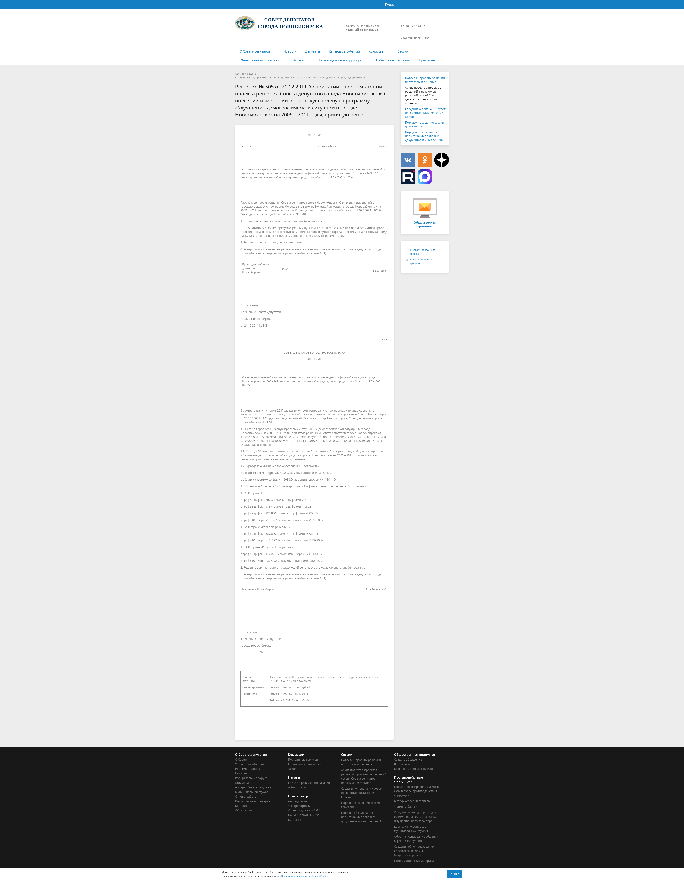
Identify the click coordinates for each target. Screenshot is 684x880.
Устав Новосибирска (249, 764)
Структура (242, 783)
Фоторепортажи (299, 806)
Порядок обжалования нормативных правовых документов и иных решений (425, 136)
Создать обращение (408, 759)
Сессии (402, 51)
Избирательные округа (251, 778)
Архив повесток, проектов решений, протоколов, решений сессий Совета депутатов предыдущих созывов (300, 77)
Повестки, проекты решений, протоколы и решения (425, 80)
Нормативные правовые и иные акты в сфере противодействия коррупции (416, 791)
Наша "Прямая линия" (303, 815)
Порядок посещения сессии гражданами (424, 124)
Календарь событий (344, 51)
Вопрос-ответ (403, 764)
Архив (292, 769)
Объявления (244, 810)
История (241, 773)
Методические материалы (412, 801)
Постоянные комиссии (304, 759)
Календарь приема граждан (413, 769)
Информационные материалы (415, 861)
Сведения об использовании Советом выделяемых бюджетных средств (414, 851)
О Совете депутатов (255, 51)
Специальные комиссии (304, 764)
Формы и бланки (405, 807)
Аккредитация (297, 801)
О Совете (241, 759)
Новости (289, 51)
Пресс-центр (428, 60)
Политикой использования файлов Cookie (304, 876)
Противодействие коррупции (340, 60)
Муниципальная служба (251, 792)
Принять (454, 874)
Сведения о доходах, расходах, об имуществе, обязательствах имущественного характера (415, 816)
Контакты (241, 806)
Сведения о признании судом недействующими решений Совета (425, 113)
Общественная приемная (259, 60)
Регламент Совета (247, 769)
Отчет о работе (245, 796)
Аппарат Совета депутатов (253, 787)
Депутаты (312, 51)
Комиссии (376, 51)
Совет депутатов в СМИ (304, 810)
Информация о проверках (253, 801)
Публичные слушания (393, 60)
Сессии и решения (246, 73)
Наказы (298, 60)
